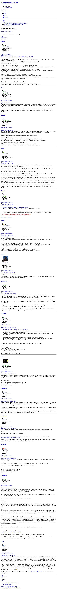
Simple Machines (13, 586)
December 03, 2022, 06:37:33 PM (8, 327)
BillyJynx (3, 190)
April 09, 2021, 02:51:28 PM (7, 204)
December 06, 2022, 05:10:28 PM (8, 458)
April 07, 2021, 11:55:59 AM (7, 55)
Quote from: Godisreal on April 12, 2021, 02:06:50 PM (15, 329)
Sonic (2, 356)
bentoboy (3, 254)
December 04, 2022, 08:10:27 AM (8, 373)
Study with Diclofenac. (6, 54)
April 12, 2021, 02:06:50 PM (7, 235)
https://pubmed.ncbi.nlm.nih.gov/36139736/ (10, 437)
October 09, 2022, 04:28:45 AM (8, 272)
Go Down (3, 37)
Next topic (10, 31)
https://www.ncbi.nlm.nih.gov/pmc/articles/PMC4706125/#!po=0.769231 (17, 56)
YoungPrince (4, 313)
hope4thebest (4, 281)
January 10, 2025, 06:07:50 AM (8, 555)
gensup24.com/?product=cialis (35, 571)
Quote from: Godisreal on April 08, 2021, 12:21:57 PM (15, 207)
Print (2, 36)
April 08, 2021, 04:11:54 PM (7, 163)
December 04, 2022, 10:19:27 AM (8, 401)
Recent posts (9, 7)
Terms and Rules (10, 582)
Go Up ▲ (16, 582)
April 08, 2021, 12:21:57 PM (7, 130)
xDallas (2, 541)
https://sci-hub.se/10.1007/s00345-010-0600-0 (11, 532)
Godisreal (3, 41)
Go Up (2, 576)
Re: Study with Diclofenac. (7, 100)
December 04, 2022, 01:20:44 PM (8, 428)
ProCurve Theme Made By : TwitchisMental (10, 587)
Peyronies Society (7, 584)
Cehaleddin (3, 444)
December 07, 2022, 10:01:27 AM (8, 488)
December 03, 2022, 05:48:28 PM (8, 293)
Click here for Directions (6, 217)
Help (4, 582)
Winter (2, 87)
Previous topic (4, 31)
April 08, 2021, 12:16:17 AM (7, 103)
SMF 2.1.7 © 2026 (5, 586)
